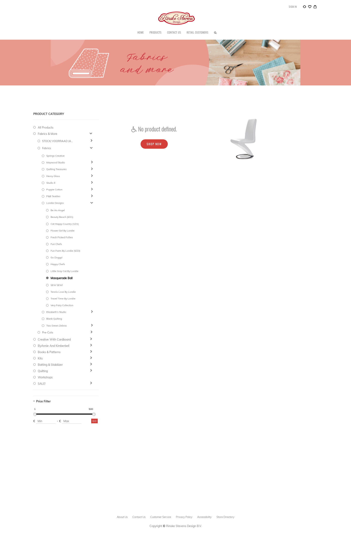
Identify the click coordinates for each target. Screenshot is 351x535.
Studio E (50, 182)
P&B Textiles (53, 196)
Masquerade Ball (62, 278)
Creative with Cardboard (54, 339)
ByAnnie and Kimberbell (53, 346)
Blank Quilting (54, 318)
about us (122, 517)
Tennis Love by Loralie (63, 291)
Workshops (45, 377)
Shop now (154, 144)
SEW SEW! (57, 285)
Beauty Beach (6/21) (62, 216)
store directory (225, 517)
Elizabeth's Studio (56, 311)
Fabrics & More (47, 134)
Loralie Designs (55, 202)
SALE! (42, 383)
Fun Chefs (56, 244)
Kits (40, 358)
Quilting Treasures (56, 169)
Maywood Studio (55, 162)
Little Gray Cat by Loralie (64, 271)
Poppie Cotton (54, 189)
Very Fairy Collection (62, 305)
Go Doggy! (56, 257)
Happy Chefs (58, 264)
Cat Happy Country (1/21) (65, 223)
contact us (138, 517)
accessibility (204, 517)
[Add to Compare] (304, 7)
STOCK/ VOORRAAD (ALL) (58, 141)
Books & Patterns (49, 352)
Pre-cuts (47, 332)
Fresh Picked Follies (62, 237)
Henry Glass (53, 176)
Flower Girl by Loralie (63, 230)
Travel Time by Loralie (63, 298)
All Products (45, 127)
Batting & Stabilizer (50, 365)
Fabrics (46, 148)
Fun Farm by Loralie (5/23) (65, 250)
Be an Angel (58, 210)
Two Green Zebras (56, 325)
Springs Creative (55, 155)
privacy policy (184, 517)
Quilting (43, 371)
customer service (160, 517)
